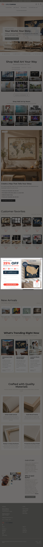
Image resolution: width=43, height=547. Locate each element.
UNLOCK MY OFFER (11, 284)
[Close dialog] (41, 259)
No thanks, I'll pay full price (11, 286)
